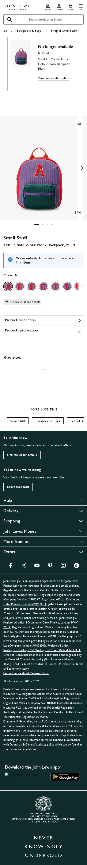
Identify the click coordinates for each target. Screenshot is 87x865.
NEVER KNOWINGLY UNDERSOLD (43, 846)
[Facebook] (10, 567)
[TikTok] (76, 567)
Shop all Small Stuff (64, 30)
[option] (8, 286)
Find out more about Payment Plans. (26, 673)
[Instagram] (63, 567)
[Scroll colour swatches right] (80, 286)
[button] (80, 6)
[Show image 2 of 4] (82, 168)
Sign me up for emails (22, 455)
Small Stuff (17, 421)
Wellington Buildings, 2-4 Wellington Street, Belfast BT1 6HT (42, 650)
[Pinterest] (50, 567)
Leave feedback (18, 487)
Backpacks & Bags (29, 30)
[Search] (9, 19)
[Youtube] (36, 567)
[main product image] (24, 63)
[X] (23, 567)
